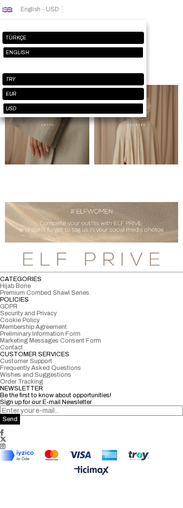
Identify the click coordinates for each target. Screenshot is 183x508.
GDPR (9, 306)
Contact (11, 347)
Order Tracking (21, 381)
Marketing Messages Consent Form (50, 340)
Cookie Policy (20, 320)
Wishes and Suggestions (35, 374)
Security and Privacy (28, 313)
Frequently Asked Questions (40, 368)
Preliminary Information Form (40, 333)
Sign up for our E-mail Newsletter (46, 402)
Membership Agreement (33, 327)
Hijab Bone (15, 286)
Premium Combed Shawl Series (44, 292)
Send (10, 419)
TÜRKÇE (16, 38)
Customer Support (26, 361)
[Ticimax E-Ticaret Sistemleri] (91, 471)
